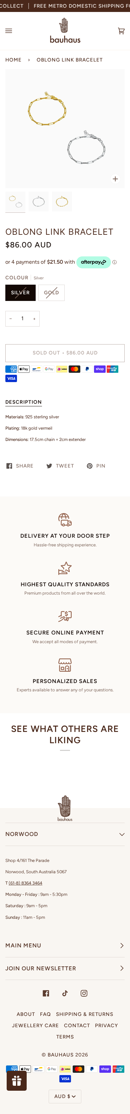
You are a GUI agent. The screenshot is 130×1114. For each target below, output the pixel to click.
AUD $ (62, 1096)
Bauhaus (61, 1055)
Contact (77, 1026)
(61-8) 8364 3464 (25, 883)
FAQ (45, 1014)
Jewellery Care (35, 1026)
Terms (65, 1037)
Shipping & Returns (84, 1014)
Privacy (106, 1026)
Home (13, 60)
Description (23, 402)
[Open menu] (15, 31)
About (26, 1014)
